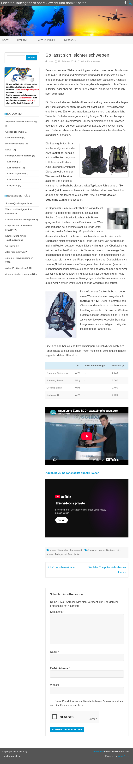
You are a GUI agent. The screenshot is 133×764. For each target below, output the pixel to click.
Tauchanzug (11, 161)
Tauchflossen (12, 179)
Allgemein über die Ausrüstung (21, 121)
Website (55, 685)
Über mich (22, 40)
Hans (50, 61)
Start (5, 40)
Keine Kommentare (90, 61)
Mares (101, 550)
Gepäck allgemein (14, 131)
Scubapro (111, 550)
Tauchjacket (76, 550)
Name (54, 651)
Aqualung (92, 550)
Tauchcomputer (13, 167)
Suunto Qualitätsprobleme (18, 203)
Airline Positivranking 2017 (18, 268)
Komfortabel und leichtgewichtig (21, 219)
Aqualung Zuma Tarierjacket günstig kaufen (72, 473)
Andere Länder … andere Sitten (21, 274)
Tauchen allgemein (15, 173)
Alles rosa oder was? (16, 252)
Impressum (70, 40)
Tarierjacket (61, 554)
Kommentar (56, 611)
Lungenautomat (13, 137)
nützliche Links (46, 40)
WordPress (123, 756)
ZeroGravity (97, 751)
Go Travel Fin (12, 246)
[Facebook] (125, 3)
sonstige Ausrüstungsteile (18, 155)
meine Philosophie (59, 550)
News (8, 149)
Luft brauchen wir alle (62, 567)
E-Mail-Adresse (60, 668)
